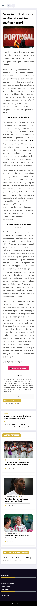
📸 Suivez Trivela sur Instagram (18, 368)
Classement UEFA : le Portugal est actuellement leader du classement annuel (17, 463)
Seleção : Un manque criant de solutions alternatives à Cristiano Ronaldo (17, 417)
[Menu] (3, 5)
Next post (6, 421)
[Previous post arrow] (32, 416)
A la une (12, 400)
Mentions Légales (5, 595)
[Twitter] (18, 397)
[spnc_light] (13, 6)
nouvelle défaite (27, 140)
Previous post (7, 413)
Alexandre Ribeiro (12, 460)
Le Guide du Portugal (6, 586)
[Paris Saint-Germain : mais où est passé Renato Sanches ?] (18, 486)
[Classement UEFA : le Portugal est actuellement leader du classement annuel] (18, 449)
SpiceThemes (21, 603)
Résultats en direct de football (7, 583)
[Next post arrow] (32, 425)
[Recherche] (9, 5)
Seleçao (5, 400)
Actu (19, 400)
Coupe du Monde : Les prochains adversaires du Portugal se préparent (16, 426)
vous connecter (22, 557)
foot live (3, 581)
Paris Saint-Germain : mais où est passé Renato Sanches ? (16, 500)
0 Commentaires (20, 403)
